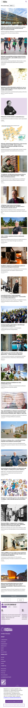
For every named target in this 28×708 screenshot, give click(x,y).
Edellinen (7, 600)
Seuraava (20, 600)
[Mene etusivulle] (6, 629)
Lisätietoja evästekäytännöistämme (12, 697)
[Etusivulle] (4, 2)
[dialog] (14, 697)
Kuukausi (15, 606)
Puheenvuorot (4, 643)
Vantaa (2, 663)
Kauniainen (3, 661)
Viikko (9, 606)
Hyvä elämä (3, 641)
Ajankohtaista (4, 639)
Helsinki (2, 657)
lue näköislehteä (5, 677)
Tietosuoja (3, 672)
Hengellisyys (3, 645)
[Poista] (13, 5)
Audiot (2, 648)
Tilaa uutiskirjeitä (4, 674)
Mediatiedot (3, 670)
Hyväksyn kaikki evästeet (14, 701)
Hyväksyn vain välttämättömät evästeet (14, 705)
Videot (2, 650)
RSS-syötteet (4, 652)
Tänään (4, 606)
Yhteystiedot (3, 668)
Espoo (2, 659)
